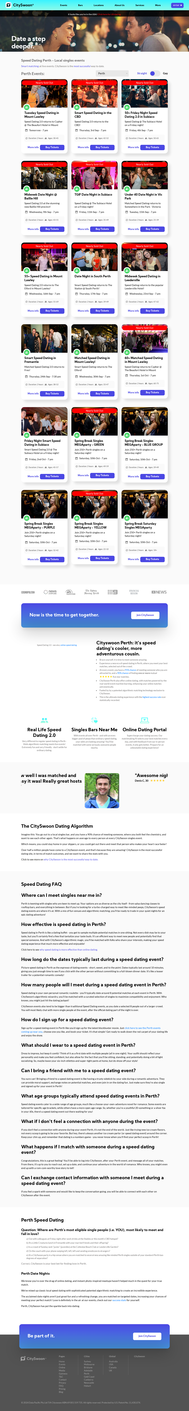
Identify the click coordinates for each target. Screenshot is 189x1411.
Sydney (87, 1361)
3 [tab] (79, 805)
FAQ (61, 1385)
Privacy (62, 1382)
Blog (61, 1392)
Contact (62, 1379)
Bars (80, 5)
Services (140, 5)
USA (111, 1364)
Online (62, 1367)
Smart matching (30, 66)
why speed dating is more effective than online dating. (69, 949)
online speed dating (68, 645)
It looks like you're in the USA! (94, 14)
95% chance (130, 670)
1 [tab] (73, 805)
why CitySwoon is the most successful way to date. (71, 859)
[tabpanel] (94, 790)
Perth (86, 1373)
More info (33, 147)
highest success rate (151, 697)
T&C (61, 1376)
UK (110, 1370)
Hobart (87, 1385)
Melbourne (89, 1364)
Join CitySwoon (145, 615)
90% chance (123, 673)
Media (62, 1370)
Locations (99, 5)
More (158, 5)
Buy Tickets (52, 147)
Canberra (88, 1379)
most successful (82, 66)
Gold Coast (89, 1376)
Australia (113, 1361)
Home (62, 1361)
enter (177, 5)
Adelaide (88, 1370)
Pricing (62, 1389)
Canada (112, 1367)
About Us (119, 5)
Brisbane (88, 1367)
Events (63, 5)
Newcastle (89, 1382)
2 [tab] (76, 805)
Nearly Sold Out (44, 82)
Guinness (63, 1373)
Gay (165, 73)
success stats (119, 1300)
